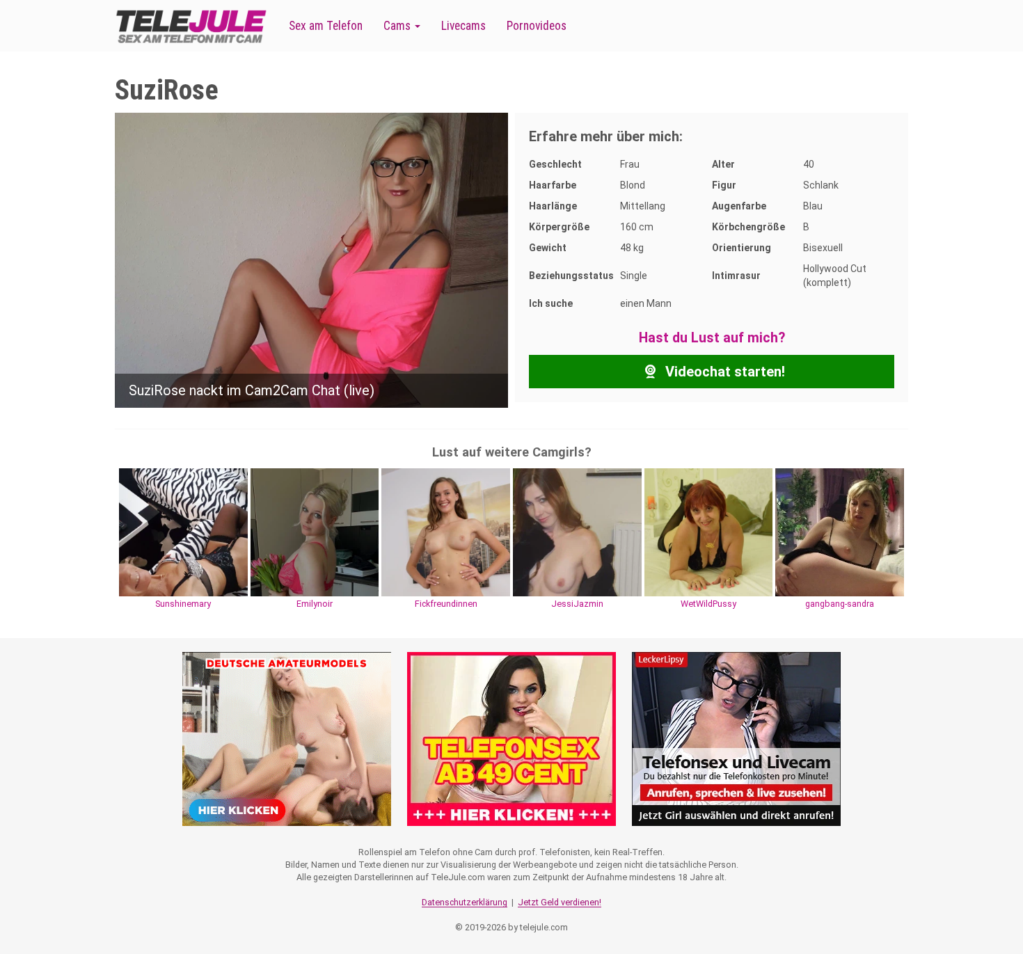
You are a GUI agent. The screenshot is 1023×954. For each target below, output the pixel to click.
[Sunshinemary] (183, 531)
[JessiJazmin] (577, 531)
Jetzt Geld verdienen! (559, 902)
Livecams (463, 26)
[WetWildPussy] (708, 531)
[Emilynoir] (315, 531)
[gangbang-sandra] (839, 531)
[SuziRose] (311, 259)
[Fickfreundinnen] (445, 531)
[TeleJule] (191, 26)
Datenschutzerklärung (464, 902)
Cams (398, 26)
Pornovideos (536, 26)
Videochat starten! (723, 371)
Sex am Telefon (326, 26)
